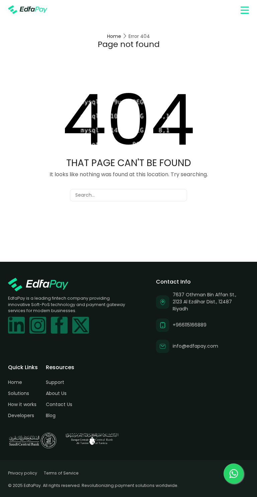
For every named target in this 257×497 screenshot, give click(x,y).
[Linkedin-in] (16, 325)
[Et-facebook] (59, 325)
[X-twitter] (80, 325)
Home (114, 36)
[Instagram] (37, 325)
